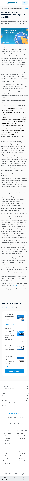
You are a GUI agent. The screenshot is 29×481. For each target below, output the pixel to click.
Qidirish (7, 435)
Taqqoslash (21, 453)
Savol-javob (21, 435)
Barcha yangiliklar (14, 371)
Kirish (24, 2)
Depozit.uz (4, 8)
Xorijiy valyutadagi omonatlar (9, 388)
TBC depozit (5, 400)
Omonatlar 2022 (6, 405)
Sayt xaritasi (7, 443)
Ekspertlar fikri (22, 438)
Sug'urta (7, 463)
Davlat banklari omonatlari (9, 395)
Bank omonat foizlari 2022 (8, 402)
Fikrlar (21, 456)
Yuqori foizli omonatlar (7, 391)
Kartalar (7, 456)
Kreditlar (7, 453)
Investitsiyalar (7, 460)
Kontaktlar (22, 458)
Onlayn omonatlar (6, 393)
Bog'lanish (7, 438)
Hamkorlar (7, 440)
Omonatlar (15, 285)
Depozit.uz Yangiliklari (16, 8)
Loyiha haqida (7, 433)
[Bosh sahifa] (12, 3)
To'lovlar (7, 458)
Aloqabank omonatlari (7, 398)
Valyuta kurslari (22, 451)
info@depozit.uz (21, 460)
